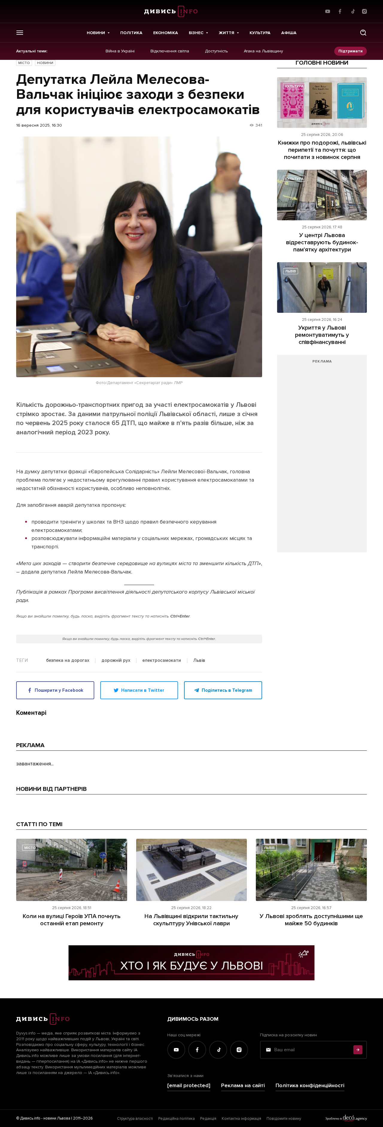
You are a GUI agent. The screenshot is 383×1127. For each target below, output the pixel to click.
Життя (226, 32)
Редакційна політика (176, 1118)
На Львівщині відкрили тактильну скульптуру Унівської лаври (191, 920)
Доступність (216, 51)
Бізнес (196, 32)
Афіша (289, 32)
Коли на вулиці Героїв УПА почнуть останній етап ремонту (72, 920)
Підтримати (350, 51)
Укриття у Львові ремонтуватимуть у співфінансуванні (322, 335)
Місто (24, 63)
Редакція (208, 1118)
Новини (96, 32)
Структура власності (135, 1118)
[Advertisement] (322, 456)
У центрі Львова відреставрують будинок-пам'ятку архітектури (322, 242)
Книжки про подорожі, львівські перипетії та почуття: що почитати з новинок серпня (322, 150)
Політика (131, 32)
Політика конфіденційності (310, 1085)
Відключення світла (170, 51)
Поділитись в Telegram (227, 690)
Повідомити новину (284, 1118)
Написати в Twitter (142, 690)
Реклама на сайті (243, 1085)
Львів (199, 660)
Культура (260, 32)
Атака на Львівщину (263, 51)
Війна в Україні (120, 51)
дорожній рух (115, 660)
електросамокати (161, 660)
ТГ (146, 848)
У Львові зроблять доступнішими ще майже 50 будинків (311, 920)
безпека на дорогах (67, 660)
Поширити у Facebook (59, 690)
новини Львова (56, 1118)
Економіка (165, 32)
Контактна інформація (241, 1118)
